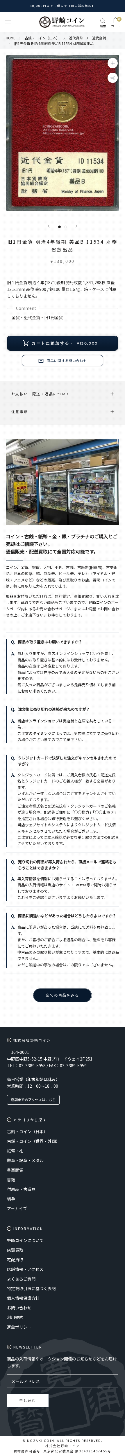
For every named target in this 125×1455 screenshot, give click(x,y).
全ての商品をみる (62, 995)
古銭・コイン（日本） (27, 1131)
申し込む (27, 1400)
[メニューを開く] (8, 22)
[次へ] (76, 226)
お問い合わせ (19, 1308)
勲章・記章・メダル (25, 1160)
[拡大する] (113, 63)
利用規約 (15, 1317)
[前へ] (48, 226)
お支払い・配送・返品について (40, 393)
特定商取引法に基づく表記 (31, 1288)
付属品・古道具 (21, 1189)
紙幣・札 (15, 1151)
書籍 (11, 1179)
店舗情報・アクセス (25, 1269)
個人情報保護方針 (23, 1298)
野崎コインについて (25, 1240)
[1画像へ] (59, 227)
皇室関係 (15, 1170)
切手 (11, 1199)
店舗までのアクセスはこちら (33, 1099)
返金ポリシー (19, 1327)
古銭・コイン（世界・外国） (33, 1141)
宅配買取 (15, 1259)
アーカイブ (17, 1208)
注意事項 (19, 411)
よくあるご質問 (21, 1279)
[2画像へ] (65, 227)
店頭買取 (15, 1250)
